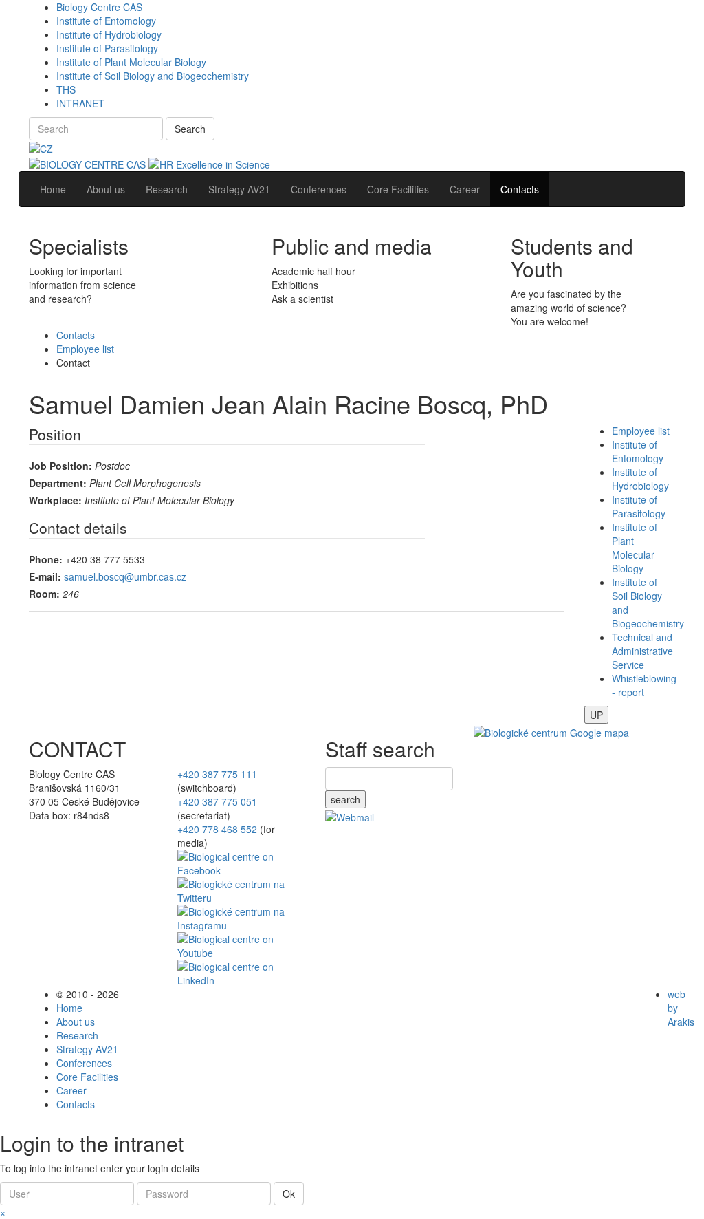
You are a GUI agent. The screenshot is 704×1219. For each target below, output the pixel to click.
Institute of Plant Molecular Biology (131, 62)
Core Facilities (87, 1076)
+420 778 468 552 (217, 829)
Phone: (46, 559)
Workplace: (55, 500)
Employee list (85, 349)
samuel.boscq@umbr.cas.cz (125, 576)
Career (71, 1090)
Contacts (75, 335)
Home (69, 1008)
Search (190, 129)
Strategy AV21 (87, 1049)
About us (75, 1021)
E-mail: (45, 576)
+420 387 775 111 (217, 774)
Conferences (84, 1063)
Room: (44, 594)
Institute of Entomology (106, 21)
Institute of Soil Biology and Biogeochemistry (152, 76)
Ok (289, 1193)
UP (596, 715)
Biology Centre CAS (99, 7)
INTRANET (80, 103)
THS (66, 89)
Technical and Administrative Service (642, 650)
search (345, 799)
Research (77, 1035)
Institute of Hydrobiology (109, 34)
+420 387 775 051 (217, 801)
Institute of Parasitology (107, 48)
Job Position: (60, 466)
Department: (58, 483)
